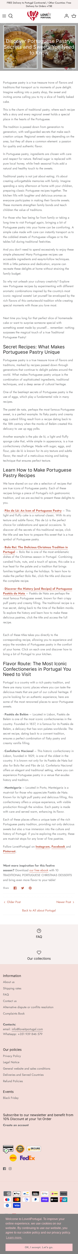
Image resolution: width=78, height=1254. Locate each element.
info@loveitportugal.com (27, 1029)
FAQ (6, 994)
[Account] (65, 16)
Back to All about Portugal (39, 910)
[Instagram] (10, 1168)
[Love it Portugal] (39, 16)
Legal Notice (11, 1062)
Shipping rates (12, 988)
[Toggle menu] (4, 16)
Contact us (9, 1001)
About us (8, 982)
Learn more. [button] (14, 1237)
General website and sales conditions (26, 1068)
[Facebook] (4, 1168)
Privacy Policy (12, 1056)
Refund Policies (13, 1081)
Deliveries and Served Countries (23, 1075)
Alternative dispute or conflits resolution (28, 1007)
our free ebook (38, 870)
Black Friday (11, 1098)
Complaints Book (14, 1013)
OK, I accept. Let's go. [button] (39, 1247)
